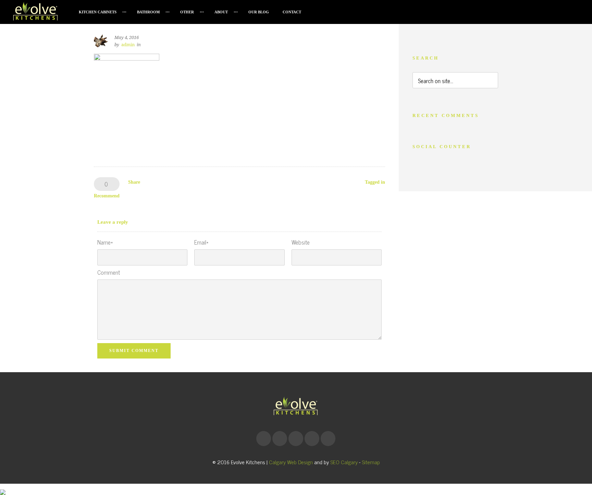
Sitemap (371, 461)
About (221, 12)
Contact (292, 12)
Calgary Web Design (291, 461)
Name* (105, 242)
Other (187, 12)
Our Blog (258, 12)
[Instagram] (295, 438)
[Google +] (279, 438)
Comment (108, 272)
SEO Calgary (344, 461)
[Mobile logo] (2, 487)
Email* (201, 242)
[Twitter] (327, 438)
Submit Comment (134, 350)
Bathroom (148, 12)
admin (128, 44)
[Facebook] (263, 438)
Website (301, 242)
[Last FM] (311, 438)
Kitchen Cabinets (97, 12)
